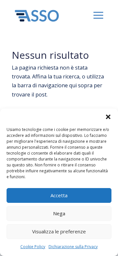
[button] (108, 117)
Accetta (59, 195)
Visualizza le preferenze (59, 231)
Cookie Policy (32, 246)
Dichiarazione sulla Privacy (73, 246)
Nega (59, 213)
